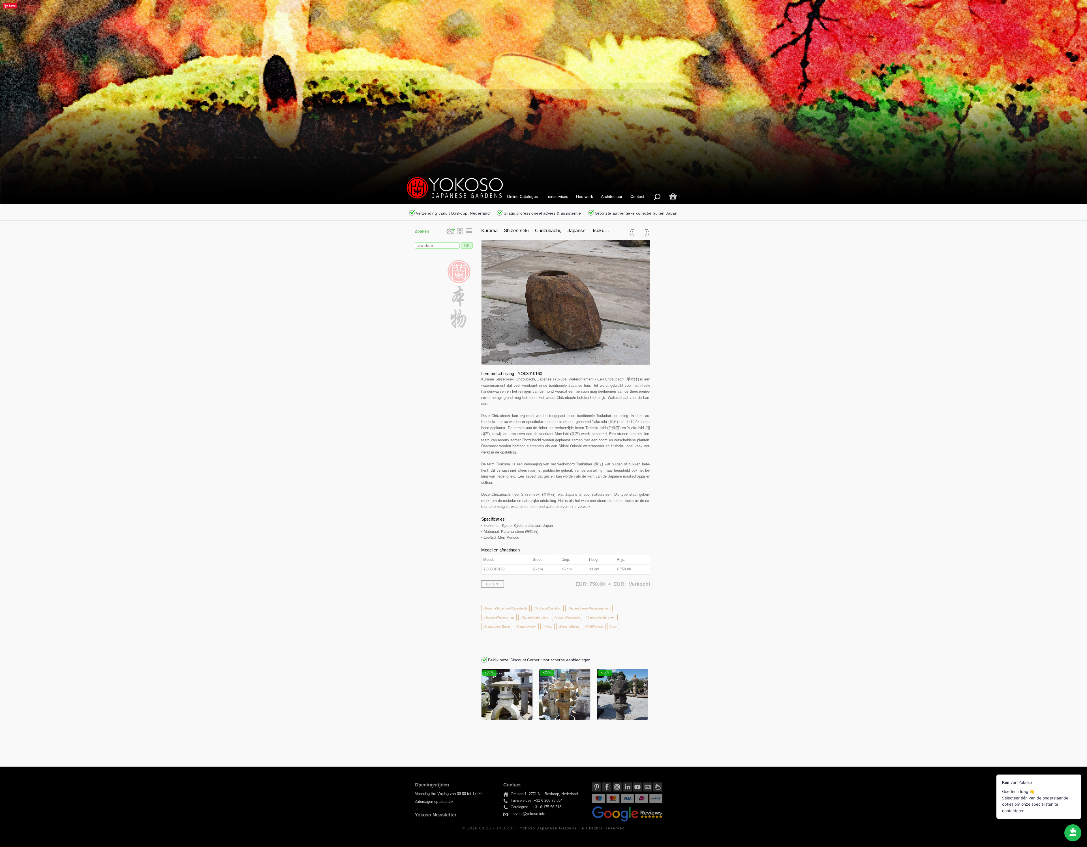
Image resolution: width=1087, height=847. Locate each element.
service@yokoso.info (528, 814)
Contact (637, 196)
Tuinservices (557, 196)
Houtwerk (584, 196)
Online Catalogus (522, 196)
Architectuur (611, 196)
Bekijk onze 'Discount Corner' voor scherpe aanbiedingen (538, 660)
